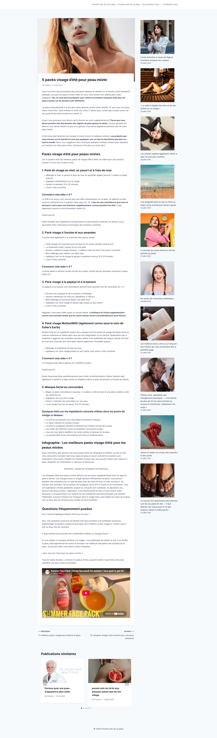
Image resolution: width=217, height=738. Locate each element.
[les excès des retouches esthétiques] (159, 278)
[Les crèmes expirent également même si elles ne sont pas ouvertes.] (159, 133)
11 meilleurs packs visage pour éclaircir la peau (59, 633)
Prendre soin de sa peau (129, 4)
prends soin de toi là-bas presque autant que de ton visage (106, 691)
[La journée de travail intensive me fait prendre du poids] (159, 230)
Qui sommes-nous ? (151, 4)
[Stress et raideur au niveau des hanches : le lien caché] (159, 432)
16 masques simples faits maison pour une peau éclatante (112, 634)
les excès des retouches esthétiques (157, 298)
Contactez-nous (170, 4)
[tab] (81, 708)
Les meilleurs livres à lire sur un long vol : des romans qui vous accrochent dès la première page (159, 347)
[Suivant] (127, 683)
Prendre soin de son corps (104, 4)
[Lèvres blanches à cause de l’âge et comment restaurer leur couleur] (159, 37)
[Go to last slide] (45, 683)
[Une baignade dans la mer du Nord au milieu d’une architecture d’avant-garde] (159, 182)
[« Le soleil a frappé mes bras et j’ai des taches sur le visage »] (159, 85)
